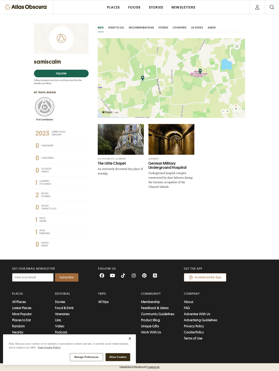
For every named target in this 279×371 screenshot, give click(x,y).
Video (59, 326)
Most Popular (22, 314)
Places (17, 293)
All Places (19, 301)
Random (18, 326)
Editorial (62, 293)
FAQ (187, 307)
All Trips (103, 301)
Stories (163, 27)
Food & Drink (64, 307)
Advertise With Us (197, 314)
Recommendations (141, 27)
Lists (58, 320)
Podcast (61, 332)
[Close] (130, 338)
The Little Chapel (112, 163)
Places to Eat (21, 320)
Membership (150, 301)
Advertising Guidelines (200, 320)
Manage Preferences (86, 357)
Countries (179, 27)
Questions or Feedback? (139, 367)
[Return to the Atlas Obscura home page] (26, 7)
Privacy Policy (194, 326)
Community (151, 293)
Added (212, 27)
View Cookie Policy (49, 347)
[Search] (272, 7)
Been (101, 27)
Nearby (18, 332)
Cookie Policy (194, 332)
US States (197, 27)
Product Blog (150, 320)
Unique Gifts (150, 326)
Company (192, 293)
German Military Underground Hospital (167, 165)
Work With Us (151, 332)
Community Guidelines (157, 314)
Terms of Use (193, 338)
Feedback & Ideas (155, 307)
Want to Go (116, 27)
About (188, 301)
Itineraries (62, 314)
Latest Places (22, 307)
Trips (102, 293)
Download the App (208, 277)
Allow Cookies (118, 357)
